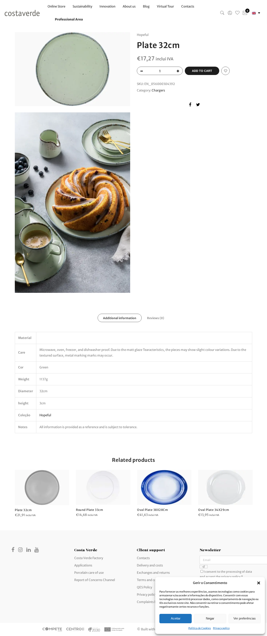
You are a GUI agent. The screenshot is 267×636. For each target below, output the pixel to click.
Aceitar (175, 618)
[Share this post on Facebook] (190, 105)
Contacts (187, 6)
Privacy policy (221, 628)
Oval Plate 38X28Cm (152, 510)
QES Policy (144, 587)
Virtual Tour (165, 6)
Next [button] (248, 491)
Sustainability (82, 6)
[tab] (120, 318)
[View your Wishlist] (237, 13)
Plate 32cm (23, 510)
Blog (146, 6)
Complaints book (149, 602)
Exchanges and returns (153, 573)
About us (129, 6)
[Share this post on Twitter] (198, 105)
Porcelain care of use (89, 573)
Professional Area (69, 19)
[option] (42, 494)
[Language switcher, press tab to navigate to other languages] (256, 13)
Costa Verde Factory (88, 558)
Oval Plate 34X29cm (213, 510)
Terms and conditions (152, 580)
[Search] (222, 13)
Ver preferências (244, 618)
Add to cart (202, 70)
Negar (210, 618)
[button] (259, 583)
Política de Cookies (199, 628)
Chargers (158, 90)
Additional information (119, 318)
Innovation (107, 6)
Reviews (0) (155, 318)
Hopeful (45, 415)
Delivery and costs (150, 565)
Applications (83, 565)
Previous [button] (19, 491)
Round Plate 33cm (89, 510)
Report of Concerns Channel (94, 580)
